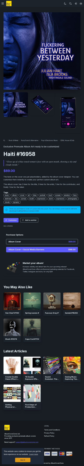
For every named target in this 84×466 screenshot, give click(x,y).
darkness (8, 199)
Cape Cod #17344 (32, 339)
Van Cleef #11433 (12, 313)
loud (50, 195)
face (75, 195)
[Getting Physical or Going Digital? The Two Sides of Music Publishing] (12, 393)
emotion (67, 195)
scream (57, 195)
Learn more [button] (33, 454)
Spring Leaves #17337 (34, 313)
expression (41, 199)
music (7, 195)
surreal (23, 199)
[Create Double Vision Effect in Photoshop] (12, 365)
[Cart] (81, 3)
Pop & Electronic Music (49, 140)
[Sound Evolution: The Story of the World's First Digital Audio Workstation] (52, 365)
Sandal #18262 (71, 313)
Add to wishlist (30, 220)
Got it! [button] (22, 460)
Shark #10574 (11, 339)
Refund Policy (49, 436)
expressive (60, 199)
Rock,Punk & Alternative (29, 140)
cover (22, 195)
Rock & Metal (13, 140)
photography (72, 199)
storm (51, 199)
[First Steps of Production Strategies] (32, 393)
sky (16, 199)
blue (34, 195)
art (29, 195)
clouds (7, 202)
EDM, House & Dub (67, 140)
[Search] (70, 3)
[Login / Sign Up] (76, 3)
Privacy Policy (49, 433)
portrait (42, 195)
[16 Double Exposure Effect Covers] (32, 365)
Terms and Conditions (52, 430)
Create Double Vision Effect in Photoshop (11, 379)
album (14, 195)
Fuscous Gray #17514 (54, 313)
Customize (12, 220)
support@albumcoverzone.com (27, 442)
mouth (31, 199)
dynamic (16, 202)
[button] (3, 3)
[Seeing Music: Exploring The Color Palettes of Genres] (71, 365)
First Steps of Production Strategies (31, 407)
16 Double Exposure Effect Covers (32, 379)
